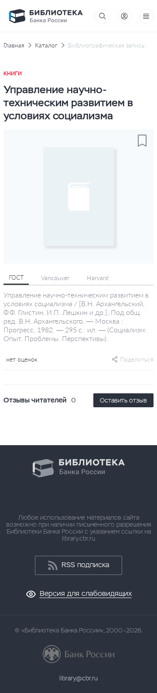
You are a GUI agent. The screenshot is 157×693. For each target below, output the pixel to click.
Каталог (46, 45)
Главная (13, 45)
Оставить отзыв (123, 400)
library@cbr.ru (78, 678)
